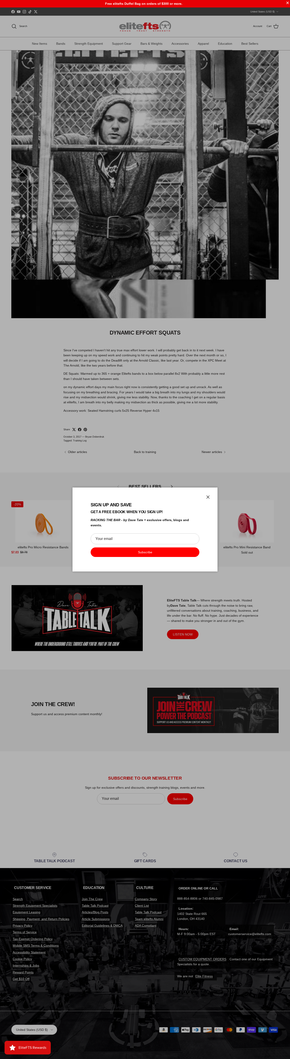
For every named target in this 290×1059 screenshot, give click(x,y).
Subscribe (145, 552)
